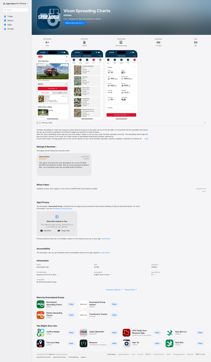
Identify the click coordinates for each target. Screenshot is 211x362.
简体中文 (148, 354)
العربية (133, 354)
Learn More (106, 239)
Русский (140, 354)
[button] (15, 16)
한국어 (168, 354)
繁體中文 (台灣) (200, 354)
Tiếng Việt (190, 354)
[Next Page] (208, 338)
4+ (152, 275)
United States (111, 354)
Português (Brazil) (178, 354)
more (146, 139)
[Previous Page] (34, 338)
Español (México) (123, 354)
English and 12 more (101, 275)
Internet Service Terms (44, 357)
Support (83, 357)
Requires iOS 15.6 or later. (46, 275)
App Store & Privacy (59, 357)
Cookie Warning (73, 357)
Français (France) (159, 354)
